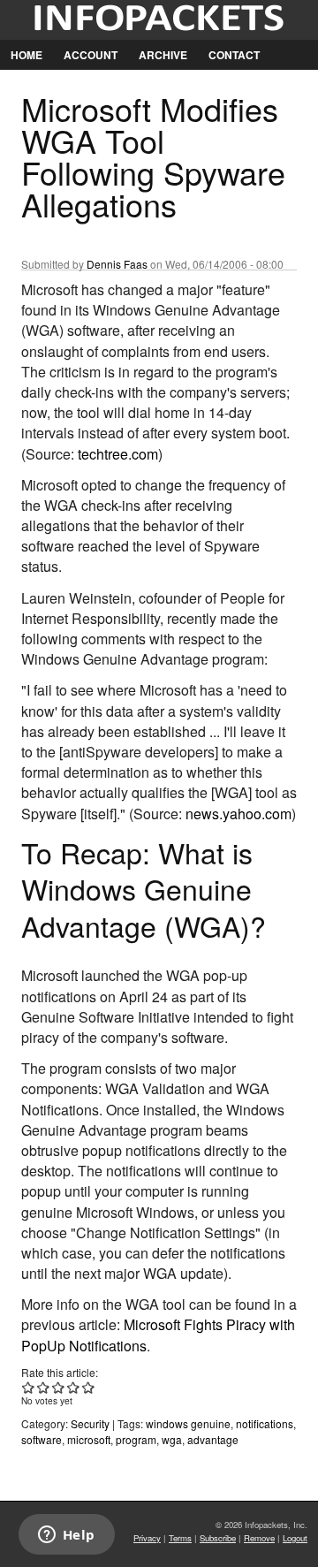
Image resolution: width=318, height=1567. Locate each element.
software (41, 1439)
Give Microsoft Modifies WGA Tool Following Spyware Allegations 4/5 (73, 1387)
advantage (212, 1439)
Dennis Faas (117, 263)
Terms (180, 1538)
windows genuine (188, 1423)
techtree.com (118, 454)
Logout (295, 1538)
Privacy (147, 1538)
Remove (259, 1538)
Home (26, 55)
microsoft (88, 1439)
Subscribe (218, 1538)
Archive (163, 55)
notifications (264, 1423)
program (136, 1439)
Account (90, 55)
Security (90, 1423)
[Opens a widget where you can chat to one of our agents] (66, 1536)
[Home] (159, 20)
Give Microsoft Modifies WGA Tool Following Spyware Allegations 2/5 (43, 1387)
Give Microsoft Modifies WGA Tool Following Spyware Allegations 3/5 (58, 1387)
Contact (234, 55)
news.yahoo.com (239, 813)
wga (172, 1439)
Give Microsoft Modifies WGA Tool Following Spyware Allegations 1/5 (28, 1387)
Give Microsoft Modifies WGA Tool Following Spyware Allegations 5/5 (88, 1387)
